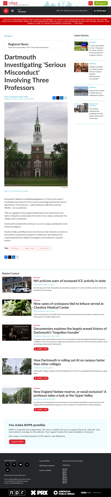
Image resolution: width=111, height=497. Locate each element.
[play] (6, 11)
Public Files (66, 465)
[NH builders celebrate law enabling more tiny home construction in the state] (81, 107)
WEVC (64, 471)
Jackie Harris (38, 399)
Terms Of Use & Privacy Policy (72, 461)
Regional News (18, 44)
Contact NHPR (44, 461)
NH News (8, 36)
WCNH (64, 469)
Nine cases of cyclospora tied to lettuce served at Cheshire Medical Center (69, 305)
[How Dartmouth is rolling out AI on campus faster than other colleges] (16, 366)
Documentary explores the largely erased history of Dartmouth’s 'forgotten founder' (70, 330)
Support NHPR (17, 441)
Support (102, 3)
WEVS (64, 483)
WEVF (64, 472)
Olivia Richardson (39, 311)
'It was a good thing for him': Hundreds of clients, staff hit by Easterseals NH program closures (96, 50)
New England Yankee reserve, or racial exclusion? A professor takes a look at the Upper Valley (70, 393)
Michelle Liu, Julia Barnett (42, 336)
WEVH (64, 474)
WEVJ (64, 476)
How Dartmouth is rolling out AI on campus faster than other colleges (69, 362)
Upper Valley (30, 248)
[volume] (12, 10)
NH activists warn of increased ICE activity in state (70, 280)
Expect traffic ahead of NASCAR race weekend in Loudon (96, 92)
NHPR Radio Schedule (46, 466)
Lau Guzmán (38, 284)
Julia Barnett (38, 368)
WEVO (64, 479)
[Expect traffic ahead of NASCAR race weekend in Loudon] (81, 91)
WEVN (64, 478)
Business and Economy (93, 105)
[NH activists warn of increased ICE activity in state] (16, 285)
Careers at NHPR (45, 470)
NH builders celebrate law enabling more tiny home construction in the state (96, 113)
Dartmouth (44, 248)
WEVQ (64, 481)
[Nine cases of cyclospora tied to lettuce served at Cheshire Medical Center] (16, 308)
